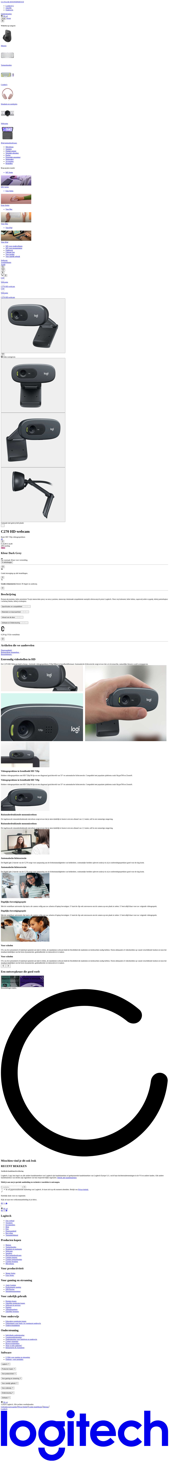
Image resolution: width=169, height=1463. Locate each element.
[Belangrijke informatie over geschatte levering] (2, 577)
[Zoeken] (3, 267)
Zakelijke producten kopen (15, 1303)
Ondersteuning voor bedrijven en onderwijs (21, 1339)
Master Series (10, 1273)
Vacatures (9, 1223)
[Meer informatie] (3, 525)
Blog (7, 1227)
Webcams (4, 282)
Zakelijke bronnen (12, 1311)
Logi (2, 278)
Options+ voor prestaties (14, 1359)
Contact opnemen (12, 1341)
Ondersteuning (6, 14)
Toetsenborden (11, 1247)
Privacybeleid (23, 1407)
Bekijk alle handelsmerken (67, 1178)
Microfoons (10, 1264)
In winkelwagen (7, 562)
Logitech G (10, 6)
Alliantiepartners (11, 1309)
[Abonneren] (24, 1187)
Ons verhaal (10, 1221)
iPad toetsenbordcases (13, 1255)
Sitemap (46, 1407)
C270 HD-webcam (8, 286)
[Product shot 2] (33, 385)
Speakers (9, 1253)
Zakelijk (8, 8)
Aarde (3, 264)
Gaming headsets (12, 1262)
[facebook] (6, 1204)
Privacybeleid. (83, 1189)
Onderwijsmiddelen (13, 1325)
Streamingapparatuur (13, 1291)
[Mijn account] (2, 272)
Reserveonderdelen (12, 1343)
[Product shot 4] (33, 494)
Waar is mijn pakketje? (14, 1346)
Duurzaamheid (11, 1231)
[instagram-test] (2, 1204)
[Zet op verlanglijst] (3, 354)
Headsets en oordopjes (14, 1249)
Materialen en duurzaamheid (11, 612)
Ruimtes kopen (11, 1301)
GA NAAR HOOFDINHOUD (12, 2)
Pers (7, 1229)
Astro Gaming (11, 1285)
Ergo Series (10, 1275)
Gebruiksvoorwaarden (9, 1407)
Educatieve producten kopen (16, 1321)
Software (4, 260)
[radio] (2, 558)
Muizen (8, 1245)
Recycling (9, 1233)
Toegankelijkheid (12, 1235)
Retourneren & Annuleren (15, 1348)
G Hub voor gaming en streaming (18, 1357)
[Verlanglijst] (3, 269)
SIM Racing (10, 1289)
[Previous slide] (3, 966)
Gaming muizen (11, 1257)
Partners (8, 1307)
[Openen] (5, 275)
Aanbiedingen (6, 262)
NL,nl (5, 16)
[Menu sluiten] (2, 21)
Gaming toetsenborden (14, 1259)
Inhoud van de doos (8, 617)
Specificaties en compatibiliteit (12, 606)
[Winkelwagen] (2, 275)
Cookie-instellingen (35, 1407)
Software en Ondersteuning (11, 623)
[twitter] (4, 1204)
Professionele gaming (13, 1287)
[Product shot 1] (33, 325)
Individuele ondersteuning (15, 1335)
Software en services (13, 1305)
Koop (3, 18)
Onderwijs (9, 10)
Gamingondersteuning (14, 1337)
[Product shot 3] (33, 440)
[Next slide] (8, 966)
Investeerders (10, 1225)
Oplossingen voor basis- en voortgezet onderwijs (23, 1323)
